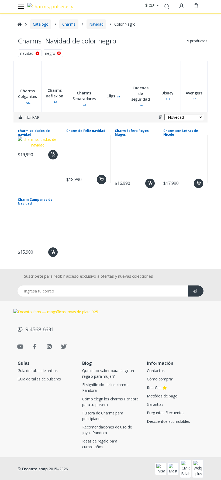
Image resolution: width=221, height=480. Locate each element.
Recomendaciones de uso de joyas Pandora (107, 429)
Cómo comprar (160, 379)
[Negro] (62, 71)
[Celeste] (11, 71)
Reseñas (155, 387)
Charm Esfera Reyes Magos (132, 133)
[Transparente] (28, 82)
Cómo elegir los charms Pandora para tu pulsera (110, 401)
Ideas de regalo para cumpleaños (99, 443)
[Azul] (28, 71)
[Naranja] (28, 59)
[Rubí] (45, 71)
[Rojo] (11, 59)
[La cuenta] (181, 5)
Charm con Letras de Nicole (180, 133)
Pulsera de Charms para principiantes (102, 415)
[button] (151, 5)
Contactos (156, 370)
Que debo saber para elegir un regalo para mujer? (108, 373)
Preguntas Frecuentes (165, 412)
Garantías (155, 404)
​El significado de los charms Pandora (105, 387)
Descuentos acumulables (168, 421)
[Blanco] (11, 82)
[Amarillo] (45, 59)
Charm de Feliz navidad (85, 131)
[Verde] (62, 59)
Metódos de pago (162, 396)
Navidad (96, 24)
